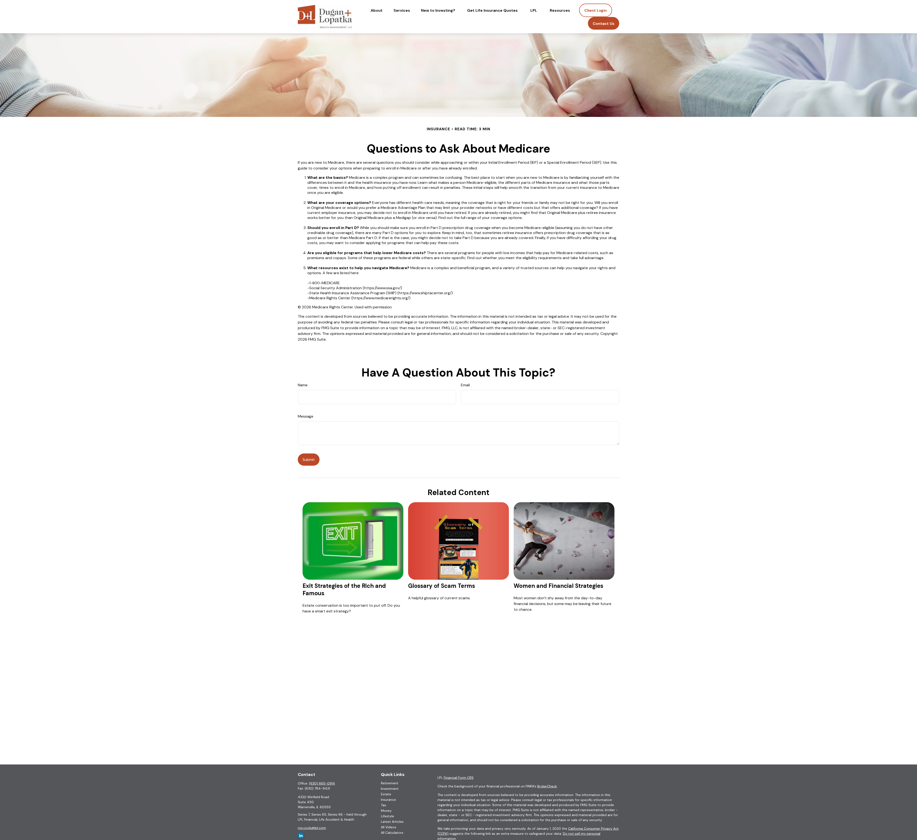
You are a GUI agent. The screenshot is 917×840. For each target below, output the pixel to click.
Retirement (389, 783)
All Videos (388, 827)
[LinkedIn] (301, 835)
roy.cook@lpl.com (312, 828)
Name (303, 384)
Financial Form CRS (459, 777)
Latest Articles (392, 821)
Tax (383, 805)
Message (305, 416)
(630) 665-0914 (322, 783)
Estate (386, 794)
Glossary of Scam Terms (441, 585)
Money (386, 810)
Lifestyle (387, 816)
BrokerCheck (547, 786)
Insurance (388, 799)
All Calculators (392, 832)
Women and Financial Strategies (558, 585)
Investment (390, 788)
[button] (376, 10)
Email (465, 384)
